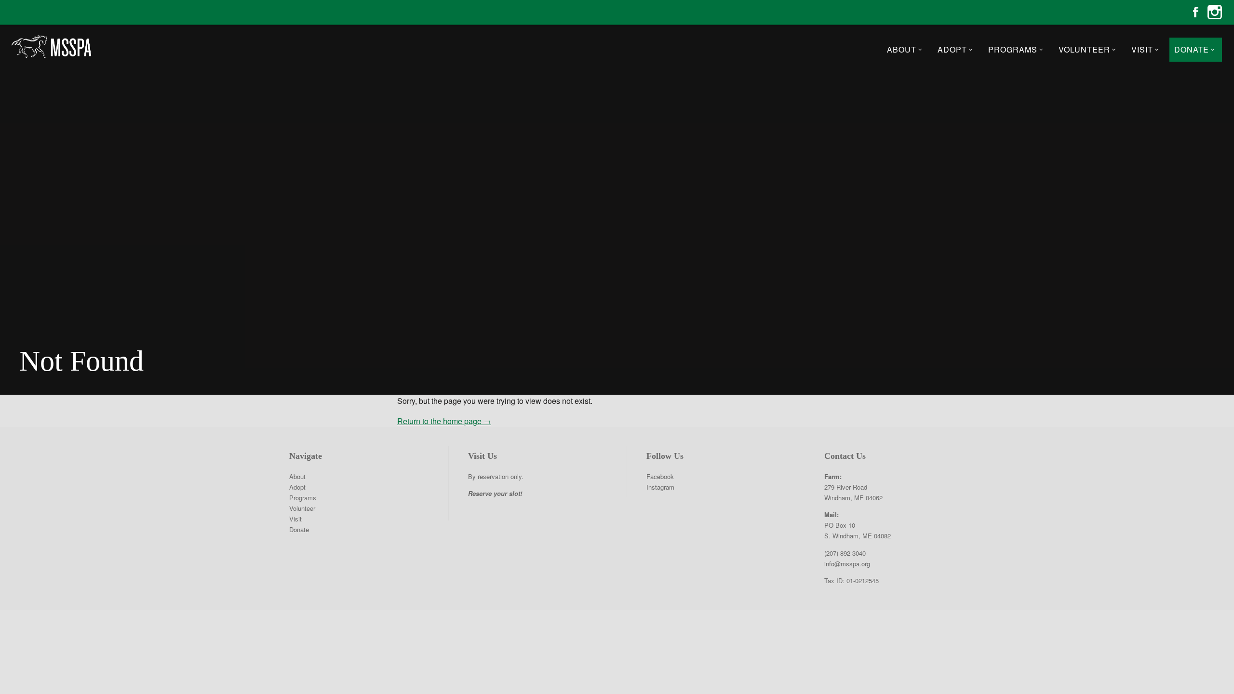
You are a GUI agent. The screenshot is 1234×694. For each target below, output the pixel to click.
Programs (1012, 49)
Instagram (1214, 12)
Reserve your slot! (495, 493)
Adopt (952, 49)
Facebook (1195, 12)
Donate (1191, 49)
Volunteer (1084, 49)
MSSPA (51, 47)
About (901, 49)
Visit (1142, 49)
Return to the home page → (444, 421)
